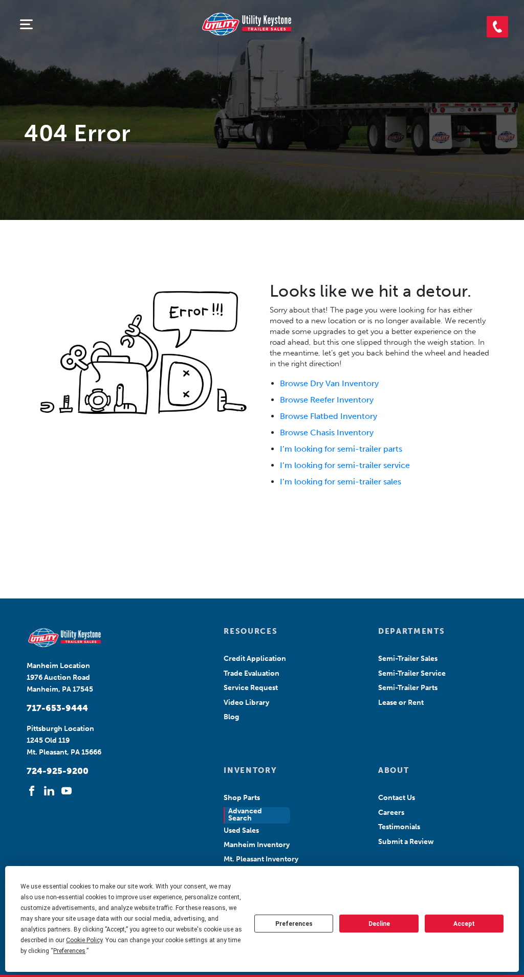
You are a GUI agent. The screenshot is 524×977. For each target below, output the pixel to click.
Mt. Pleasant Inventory (261, 859)
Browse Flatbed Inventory (328, 416)
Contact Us (396, 797)
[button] (497, 26)
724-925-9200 (58, 771)
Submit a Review (406, 841)
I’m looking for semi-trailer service (345, 465)
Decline (379, 923)
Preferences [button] (69, 950)
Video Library (246, 702)
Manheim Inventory (257, 844)
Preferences (294, 923)
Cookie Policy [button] (84, 940)
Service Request (251, 687)
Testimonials (399, 827)
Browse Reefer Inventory (327, 400)
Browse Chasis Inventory (327, 432)
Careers (391, 812)
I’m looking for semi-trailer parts (341, 449)
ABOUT (393, 770)
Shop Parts (242, 797)
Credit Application (255, 658)
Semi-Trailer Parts (408, 687)
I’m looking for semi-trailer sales (340, 481)
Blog (231, 717)
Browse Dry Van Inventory (329, 383)
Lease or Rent (401, 702)
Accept (464, 923)
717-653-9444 (57, 708)
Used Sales (241, 830)
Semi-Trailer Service (412, 673)
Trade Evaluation (251, 673)
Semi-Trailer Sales (408, 658)
